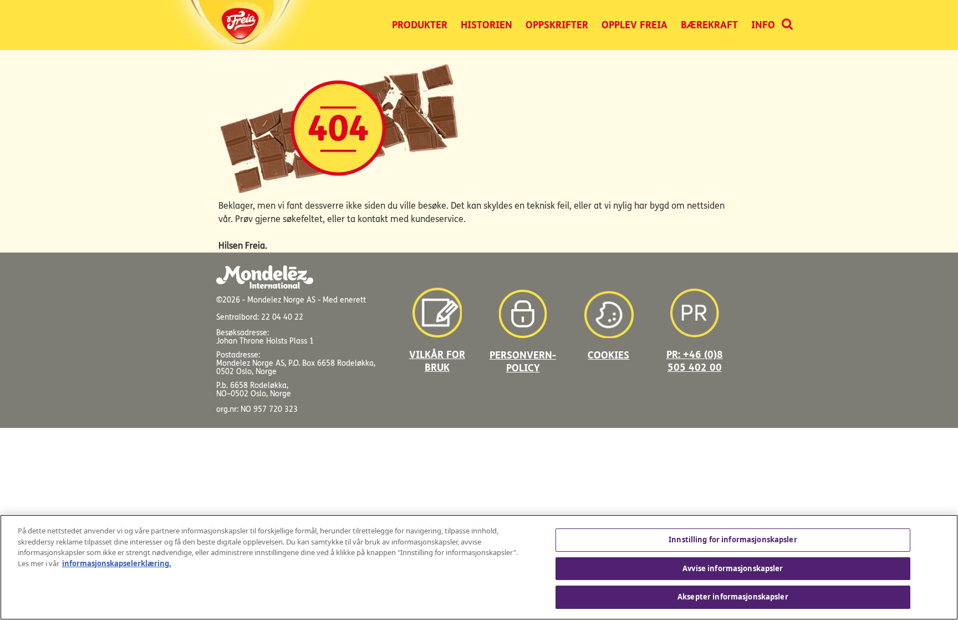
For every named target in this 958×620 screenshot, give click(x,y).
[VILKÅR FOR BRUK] (436, 308)
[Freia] (243, 25)
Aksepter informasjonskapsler (732, 597)
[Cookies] (608, 308)
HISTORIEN (486, 25)
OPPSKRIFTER (557, 25)
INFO (763, 25)
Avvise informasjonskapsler (732, 568)
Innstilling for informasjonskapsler (733, 540)
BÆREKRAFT (709, 25)
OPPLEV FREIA (634, 25)
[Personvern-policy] (522, 308)
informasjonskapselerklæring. (116, 563)
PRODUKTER (419, 25)
